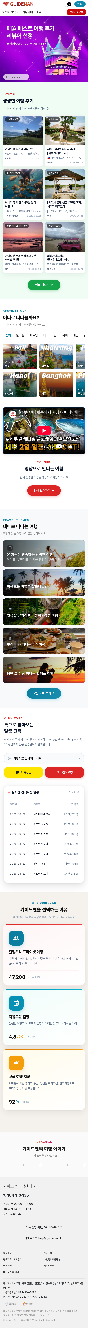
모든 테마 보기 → (44, 693)
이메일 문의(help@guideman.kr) (44, 1277)
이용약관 (7, 1304)
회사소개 (48, 1292)
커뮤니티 (27, 12)
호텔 (39, 12)
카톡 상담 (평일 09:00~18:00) (44, 1266)
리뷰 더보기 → (44, 285)
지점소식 (7, 1292)
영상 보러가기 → (44, 490)
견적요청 (67, 772)
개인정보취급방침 (52, 1298)
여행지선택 (9, 12)
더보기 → (74, 792)
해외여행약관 (50, 1304)
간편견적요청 (76, 12)
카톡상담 (26, 772)
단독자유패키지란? (12, 1298)
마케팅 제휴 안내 (11, 1311)
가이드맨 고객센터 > (19, 1225)
